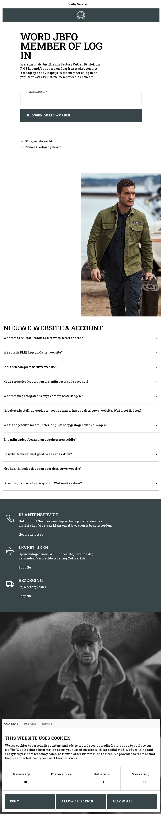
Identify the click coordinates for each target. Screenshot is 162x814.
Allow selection (77, 801)
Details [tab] (30, 723)
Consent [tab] (11, 723)
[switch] (61, 782)
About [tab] (47, 723)
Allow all (122, 801)
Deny (14, 801)
